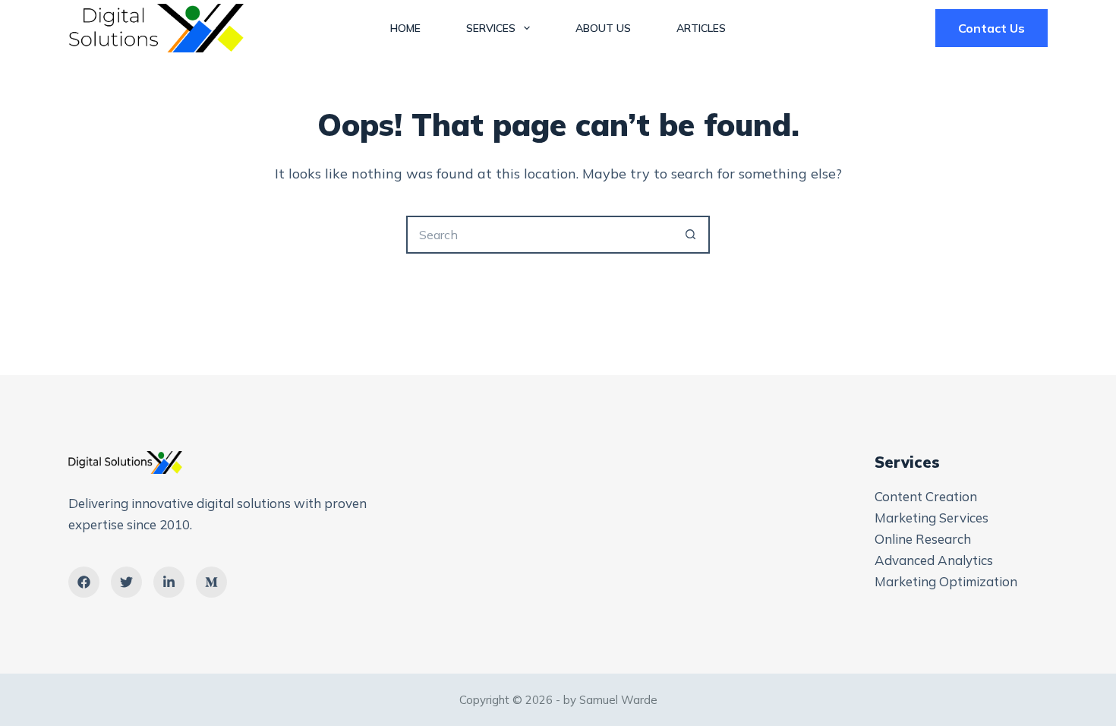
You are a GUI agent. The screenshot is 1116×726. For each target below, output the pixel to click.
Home (405, 28)
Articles (701, 28)
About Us (603, 28)
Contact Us (991, 28)
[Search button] (691, 235)
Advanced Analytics (934, 560)
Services (490, 28)
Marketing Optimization (946, 581)
